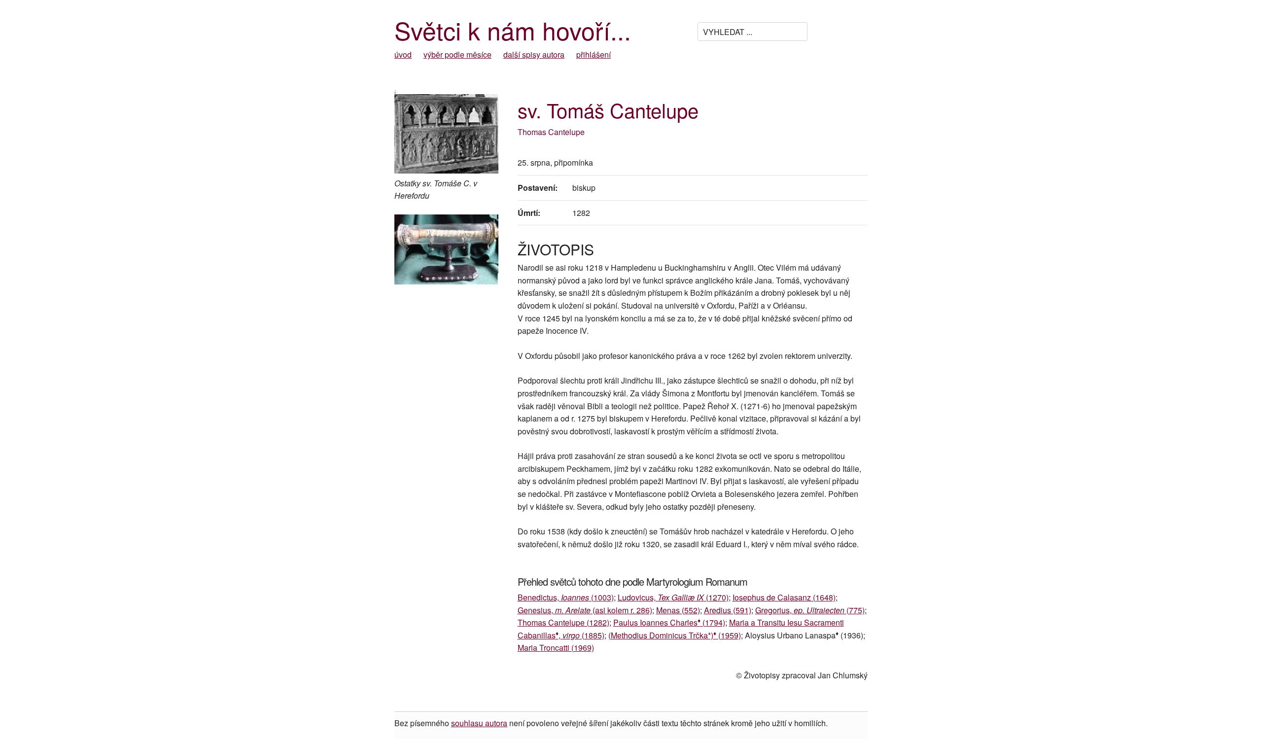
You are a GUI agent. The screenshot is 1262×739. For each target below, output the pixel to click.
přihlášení (593, 54)
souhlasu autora (479, 723)
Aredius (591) (727, 610)
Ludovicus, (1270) (673, 597)
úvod (403, 54)
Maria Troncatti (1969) (556, 647)
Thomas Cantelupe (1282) (563, 622)
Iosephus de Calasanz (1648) (784, 597)
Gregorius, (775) (810, 610)
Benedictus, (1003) (566, 597)
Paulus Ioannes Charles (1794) (669, 622)
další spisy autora (533, 54)
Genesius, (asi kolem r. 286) (585, 610)
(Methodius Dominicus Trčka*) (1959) (674, 635)
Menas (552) (678, 610)
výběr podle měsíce (457, 54)
